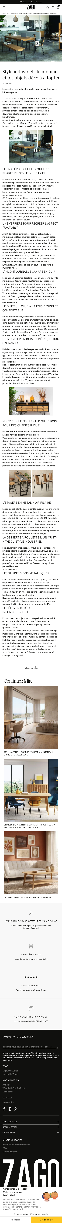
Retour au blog (31, 668)
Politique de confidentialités (16, 1145)
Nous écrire (8, 1102)
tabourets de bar (33, 462)
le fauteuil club (42, 316)
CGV (5, 1148)
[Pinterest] (15, 1109)
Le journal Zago (10, 1071)
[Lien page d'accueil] (31, 7)
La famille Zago (10, 1074)
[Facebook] (4, 1109)
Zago (6, 1066)
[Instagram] (9, 1109)
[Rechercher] (47, 7)
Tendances (14, 13)
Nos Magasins (11, 1080)
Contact (7, 1098)
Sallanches (8, 1092)
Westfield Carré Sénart (14, 1088)
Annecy (6, 1085)
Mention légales (10, 1151)
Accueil (6, 13)
